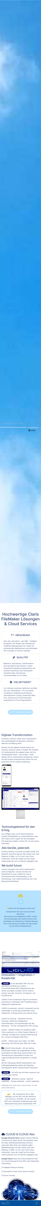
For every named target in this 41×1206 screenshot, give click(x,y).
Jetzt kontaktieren (20, 712)
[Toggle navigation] (36, 1203)
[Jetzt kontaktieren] (20, 901)
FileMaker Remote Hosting (13, 1167)
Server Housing (9, 1175)
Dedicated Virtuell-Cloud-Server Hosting (18, 1171)
